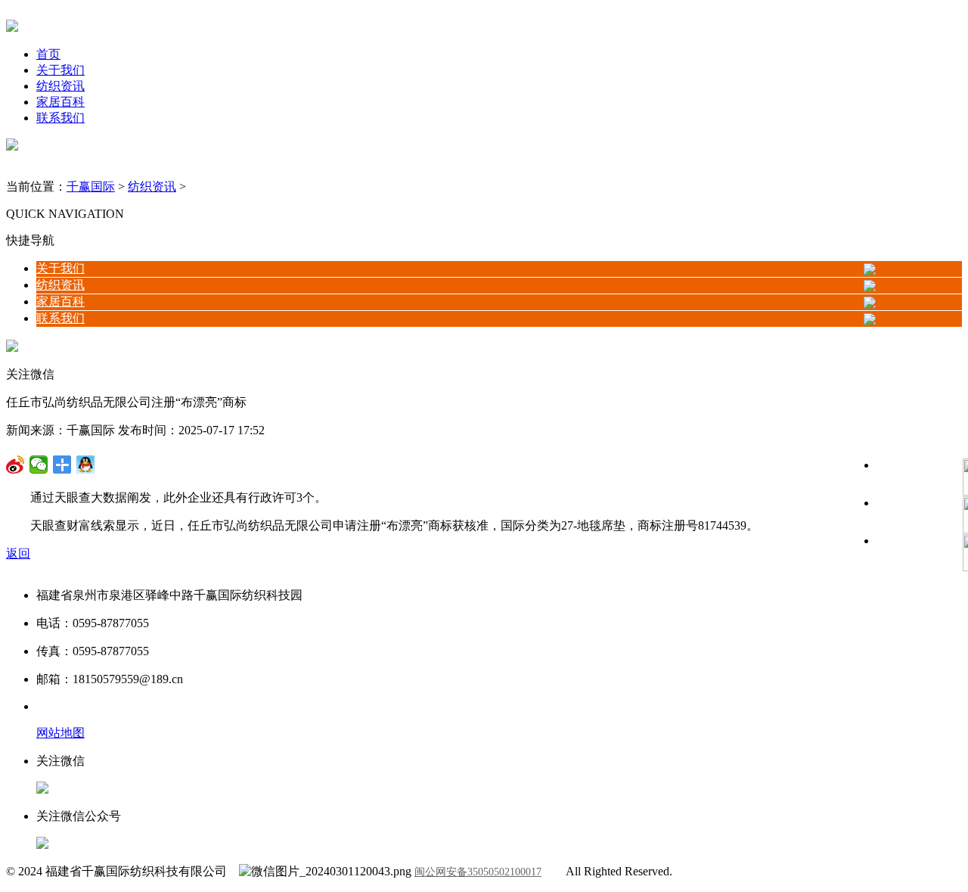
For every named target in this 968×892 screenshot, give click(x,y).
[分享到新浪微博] (38, 464)
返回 (18, 553)
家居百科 (60, 101)
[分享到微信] (15, 464)
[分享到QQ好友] (62, 464)
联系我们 (60, 117)
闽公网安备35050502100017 (477, 872)
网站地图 (60, 732)
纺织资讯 (60, 85)
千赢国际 (91, 186)
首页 (48, 54)
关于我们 (60, 70)
